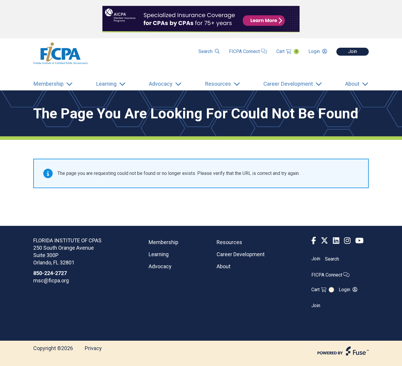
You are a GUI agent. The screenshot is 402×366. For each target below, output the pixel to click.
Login (314, 51)
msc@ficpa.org (51, 280)
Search (205, 51)
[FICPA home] (60, 53)
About (223, 266)
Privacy (93, 348)
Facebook (313, 240)
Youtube (359, 240)
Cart (286, 51)
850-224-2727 (50, 273)
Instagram (347, 240)
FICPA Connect (245, 51)
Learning (159, 254)
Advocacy (160, 266)
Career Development (241, 254)
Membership (163, 242)
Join (352, 51)
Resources (229, 242)
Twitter (324, 240)
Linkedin (336, 240)
